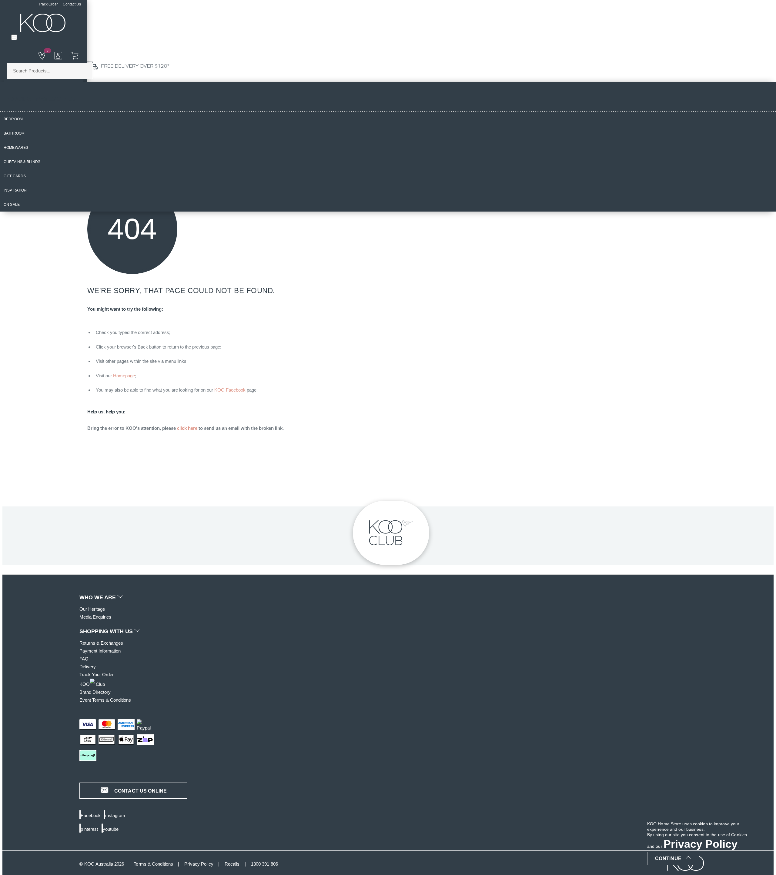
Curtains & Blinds (22, 162)
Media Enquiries (95, 617)
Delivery (87, 666)
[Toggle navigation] (14, 37)
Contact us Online (140, 790)
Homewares (16, 147)
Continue (668, 858)
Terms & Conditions (153, 864)
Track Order (48, 4)
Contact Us (72, 4)
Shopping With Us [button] (106, 631)
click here (187, 428)
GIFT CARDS (15, 176)
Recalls (232, 864)
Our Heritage (92, 609)
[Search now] (71, 55)
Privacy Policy (198, 864)
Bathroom (14, 133)
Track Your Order (96, 674)
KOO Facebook (230, 389)
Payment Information (100, 650)
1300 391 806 (264, 864)
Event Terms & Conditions (105, 700)
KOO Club (92, 684)
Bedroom (13, 119)
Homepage (124, 375)
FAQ (84, 658)
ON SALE (12, 204)
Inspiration (15, 190)
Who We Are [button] (98, 597)
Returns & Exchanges (101, 643)
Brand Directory (95, 692)
